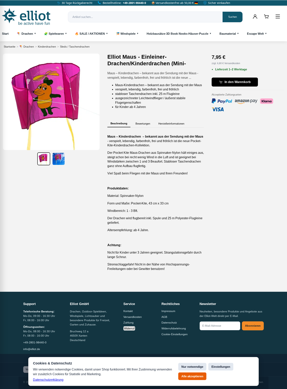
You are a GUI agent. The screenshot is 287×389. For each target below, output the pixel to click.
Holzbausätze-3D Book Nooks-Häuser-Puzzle (177, 33)
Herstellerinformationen (171, 123)
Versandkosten (132, 316)
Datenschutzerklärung (48, 379)
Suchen (232, 16)
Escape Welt (255, 33)
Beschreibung (119, 123)
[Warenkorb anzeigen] (266, 16)
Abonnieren (253, 325)
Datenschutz (169, 322)
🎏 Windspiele (125, 33)
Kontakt (128, 311)
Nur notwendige (192, 366)
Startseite (9, 46)
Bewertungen (142, 123)
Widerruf (129, 328)
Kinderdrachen (47, 46)
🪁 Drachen (25, 33)
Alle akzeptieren (192, 376)
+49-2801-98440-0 (134, 3)
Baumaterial (227, 33)
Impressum (168, 311)
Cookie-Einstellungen (174, 334)
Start (5, 33)
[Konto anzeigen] (255, 16)
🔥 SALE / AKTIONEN (90, 33)
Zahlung (128, 322)
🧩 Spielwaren (54, 33)
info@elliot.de (31, 349)
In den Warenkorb (238, 82)
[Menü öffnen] (278, 16)
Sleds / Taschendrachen (75, 46)
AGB (164, 316)
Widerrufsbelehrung (173, 328)
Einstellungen (220, 366)
